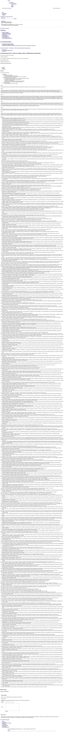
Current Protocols (14, 4)
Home (3, 12)
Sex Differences (4, 34)
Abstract (3, 67)
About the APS (4, 724)
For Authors (6, 16)
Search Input (3, 18)
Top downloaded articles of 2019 (7, 38)
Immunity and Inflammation (6, 33)
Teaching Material (5, 36)
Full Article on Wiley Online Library (5, 63)
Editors (10, 16)
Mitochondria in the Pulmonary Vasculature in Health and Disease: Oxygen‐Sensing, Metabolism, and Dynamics (19, 45)
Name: (2, 701)
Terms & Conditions (5, 725)
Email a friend (4, 49)
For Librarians (2, 16)
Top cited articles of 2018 (6, 37)
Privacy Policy (4, 726)
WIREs (12, 5)
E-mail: (2, 702)
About (12, 16)
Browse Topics (4, 13)
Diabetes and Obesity (5, 32)
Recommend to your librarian (4, 28)
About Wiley (11, 2)
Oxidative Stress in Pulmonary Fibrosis (8, 44)
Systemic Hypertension (5, 35)
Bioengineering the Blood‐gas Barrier (7, 43)
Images (3, 68)
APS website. (16, 25)
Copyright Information (5, 727)
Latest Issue (4, 14)
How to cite (4, 51)
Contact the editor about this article (7, 50)
